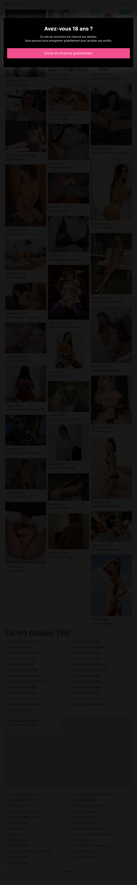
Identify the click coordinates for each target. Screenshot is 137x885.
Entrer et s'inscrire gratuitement (68, 53)
